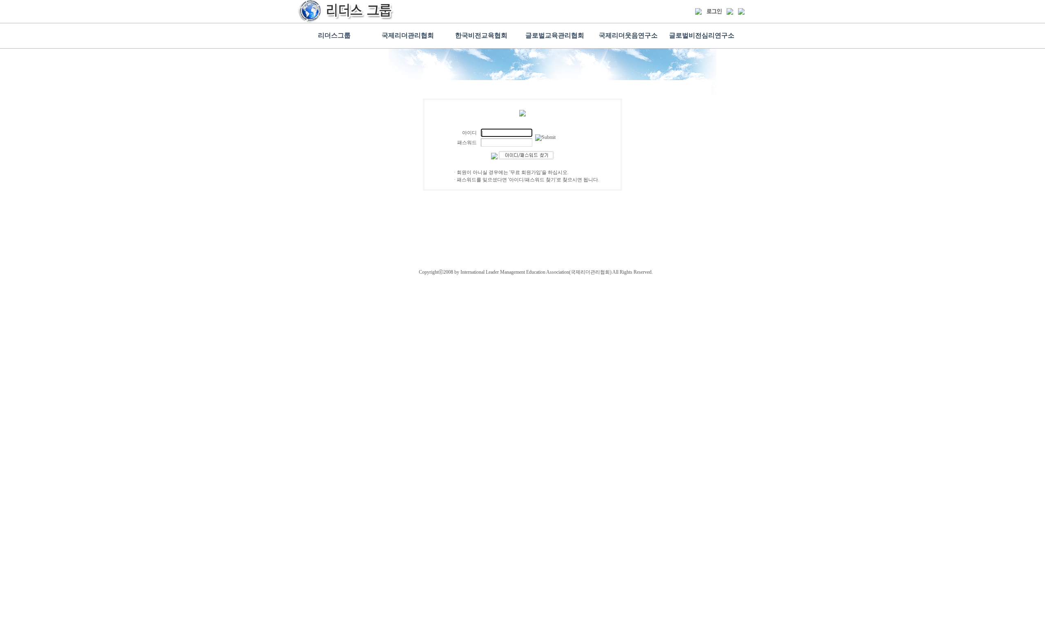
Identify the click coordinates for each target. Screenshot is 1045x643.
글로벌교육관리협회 (554, 35)
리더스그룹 (334, 35)
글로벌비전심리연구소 (701, 35)
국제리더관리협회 (408, 35)
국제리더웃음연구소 (628, 35)
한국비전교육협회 (481, 35)
